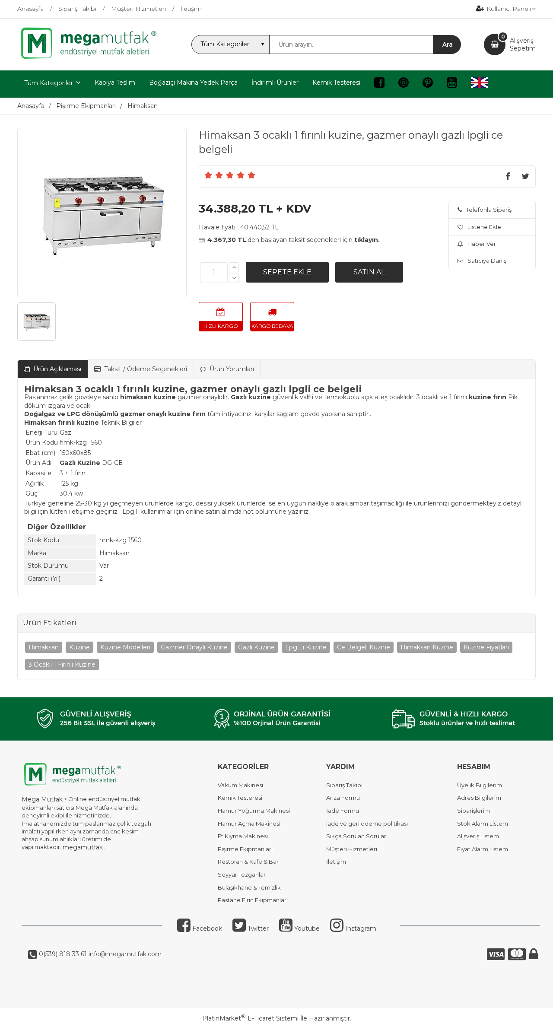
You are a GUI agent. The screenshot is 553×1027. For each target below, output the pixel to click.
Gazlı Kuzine (256, 647)
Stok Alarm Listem (482, 823)
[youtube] (452, 84)
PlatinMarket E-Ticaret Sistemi (250, 1018)
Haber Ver (481, 243)
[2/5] (214, 175)
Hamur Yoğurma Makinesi (254, 810)
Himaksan (44, 647)
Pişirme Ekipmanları (245, 849)
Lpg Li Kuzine (306, 647)
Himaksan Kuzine (426, 647)
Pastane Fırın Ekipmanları (253, 900)
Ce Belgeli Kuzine (363, 647)
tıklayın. (367, 240)
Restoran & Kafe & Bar (248, 861)
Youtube (306, 928)
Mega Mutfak (42, 799)
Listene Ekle (484, 226)
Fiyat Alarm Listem (482, 849)
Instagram (359, 928)
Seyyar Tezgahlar (242, 874)
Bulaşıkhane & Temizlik (249, 887)
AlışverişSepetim (523, 44)
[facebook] (379, 84)
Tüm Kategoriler (48, 83)
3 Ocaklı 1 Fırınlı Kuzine (62, 664)
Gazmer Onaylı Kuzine (194, 647)
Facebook (206, 928)
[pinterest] (428, 84)
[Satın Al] (369, 272)
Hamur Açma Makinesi (249, 823)
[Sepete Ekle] (287, 272)
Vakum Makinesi (240, 785)
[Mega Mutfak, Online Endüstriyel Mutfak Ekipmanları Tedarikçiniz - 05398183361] (92, 58)
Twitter (257, 928)
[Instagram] (403, 84)
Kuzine (79, 647)
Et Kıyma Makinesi (243, 836)
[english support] (479, 84)
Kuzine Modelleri (125, 647)
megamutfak (83, 847)
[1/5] (208, 175)
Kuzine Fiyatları (486, 647)
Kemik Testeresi (240, 797)
